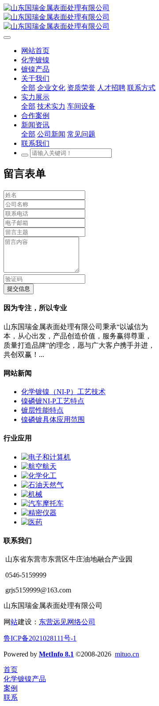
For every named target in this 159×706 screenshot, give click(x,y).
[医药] (31, 522)
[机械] (31, 494)
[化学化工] (39, 475)
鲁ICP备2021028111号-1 (40, 638)
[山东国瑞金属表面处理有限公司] (79, 17)
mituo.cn (127, 654)
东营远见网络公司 (67, 622)
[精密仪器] (39, 512)
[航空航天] (39, 466)
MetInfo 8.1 (56, 654)
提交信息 (18, 288)
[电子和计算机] (46, 457)
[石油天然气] (42, 485)
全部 (28, 87)
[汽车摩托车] (42, 503)
